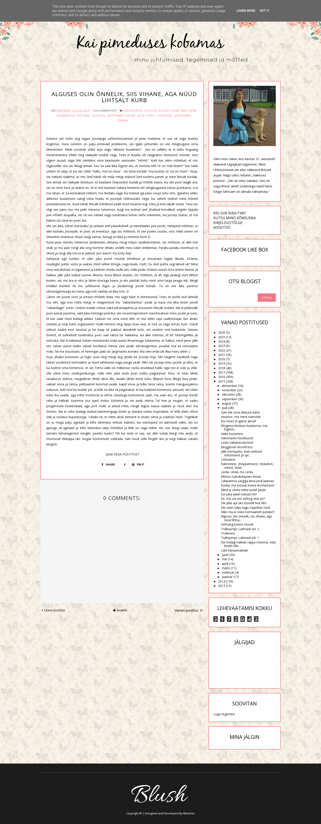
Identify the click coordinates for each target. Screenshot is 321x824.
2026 (221, 332)
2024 (221, 341)
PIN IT (140, 464)
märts (226, 568)
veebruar (228, 572)
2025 (221, 337)
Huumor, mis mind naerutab (241, 417)
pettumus (83, 115)
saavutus (98, 115)
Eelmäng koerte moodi (237, 524)
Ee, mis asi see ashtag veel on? (243, 498)
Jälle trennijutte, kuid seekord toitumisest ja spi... (241, 453)
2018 (221, 368)
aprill (225, 564)
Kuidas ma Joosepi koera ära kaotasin (247, 485)
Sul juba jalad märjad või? (239, 494)
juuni (225, 555)
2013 (221, 586)
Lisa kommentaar (104, 110)
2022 (221, 350)
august (226, 403)
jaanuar (227, 577)
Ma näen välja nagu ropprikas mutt (245, 507)
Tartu (151, 115)
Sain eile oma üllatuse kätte (240, 412)
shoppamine (115, 115)
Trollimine (228, 533)
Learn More (245, 10)
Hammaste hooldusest (237, 438)
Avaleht (122, 610)
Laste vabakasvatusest (237, 442)
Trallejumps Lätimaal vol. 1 (240, 538)
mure (192, 110)
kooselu (165, 110)
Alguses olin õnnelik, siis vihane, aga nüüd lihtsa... (246, 518)
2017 (221, 372)
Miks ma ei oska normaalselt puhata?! (247, 512)
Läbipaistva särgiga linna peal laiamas (247, 481)
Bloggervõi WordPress (237, 447)
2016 (221, 377)
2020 (221, 359)
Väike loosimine (232, 434)
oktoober (228, 394)
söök (141, 115)
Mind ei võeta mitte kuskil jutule (243, 490)
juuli (225, 408)
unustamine (182, 115)
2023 (221, 346)
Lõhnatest (228, 459)
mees (184, 110)
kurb (176, 110)
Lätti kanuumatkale (234, 550)
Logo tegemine (224, 714)
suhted (130, 115)
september (229, 399)
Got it (265, 10)
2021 (221, 355)
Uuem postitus (54, 610)
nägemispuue (66, 115)
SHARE (110, 464)
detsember (229, 386)
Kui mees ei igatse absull (238, 421)
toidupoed (164, 115)
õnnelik (122, 120)
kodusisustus (132, 110)
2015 (221, 381)
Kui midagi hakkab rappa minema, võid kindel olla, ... (248, 544)
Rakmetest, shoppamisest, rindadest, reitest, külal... (247, 466)
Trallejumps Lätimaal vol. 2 (240, 529)
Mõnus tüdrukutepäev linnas (241, 476)
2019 (221, 363)
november (229, 390)
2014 (221, 581)
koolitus (150, 110)
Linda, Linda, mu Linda (237, 472)
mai (224, 559)
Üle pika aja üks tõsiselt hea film (243, 503)
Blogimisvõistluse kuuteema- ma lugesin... (244, 427)
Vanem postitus (186, 610)
